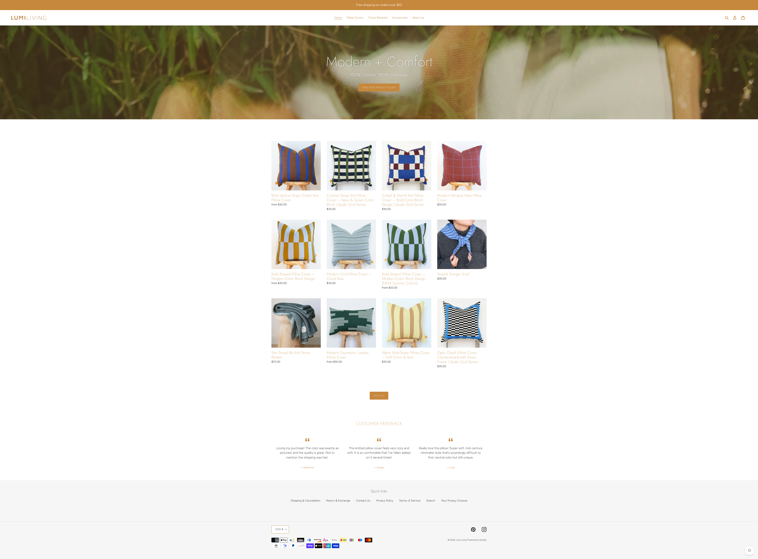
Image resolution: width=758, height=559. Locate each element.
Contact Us (363, 500)
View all (379, 395)
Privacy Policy (384, 500)
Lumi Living (461, 540)
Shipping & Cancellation (305, 500)
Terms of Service (409, 500)
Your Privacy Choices (454, 500)
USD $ (279, 529)
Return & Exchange (338, 500)
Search (430, 500)
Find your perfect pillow (379, 87)
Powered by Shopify (477, 540)
